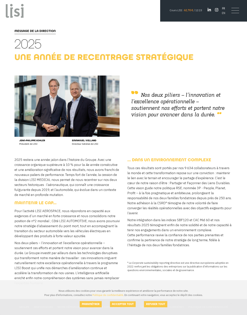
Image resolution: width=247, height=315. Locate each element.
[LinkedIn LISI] (209, 10)
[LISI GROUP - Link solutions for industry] (15, 10)
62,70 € (188, 10)
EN (223, 13)
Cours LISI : (177, 10)
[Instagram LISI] (216, 10)
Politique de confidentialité (107, 295)
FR (223, 8)
